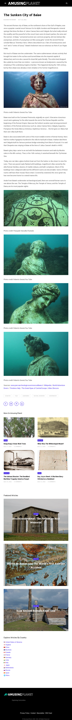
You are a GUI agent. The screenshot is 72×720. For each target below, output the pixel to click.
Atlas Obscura (53, 388)
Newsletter (40, 713)
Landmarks (25, 396)
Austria (36, 514)
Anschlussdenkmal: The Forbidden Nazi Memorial (36, 520)
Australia (8, 650)
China (5, 440)
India (7, 660)
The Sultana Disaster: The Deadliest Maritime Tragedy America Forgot (17, 477)
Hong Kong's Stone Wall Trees (15, 444)
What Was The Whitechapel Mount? (51, 444)
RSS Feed (48, 713)
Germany (8, 657)
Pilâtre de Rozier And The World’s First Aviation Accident (36, 565)
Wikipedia (47, 385)
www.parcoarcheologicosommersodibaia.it (27, 385)
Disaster (7, 396)
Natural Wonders (39, 396)
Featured (36, 606)
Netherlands (10, 668)
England (40, 440)
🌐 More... (7, 675)
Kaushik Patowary (10, 19)
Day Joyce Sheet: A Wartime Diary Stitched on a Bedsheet (50, 477)
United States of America (14, 642)
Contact (33, 713)
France (8, 655)
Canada (8, 652)
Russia (8, 670)
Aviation (36, 559)
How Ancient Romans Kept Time (36, 610)
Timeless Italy (15, 388)
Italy (16, 396)
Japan (8, 665)
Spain (7, 673)
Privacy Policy (24, 713)
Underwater (53, 396)
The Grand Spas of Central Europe (34, 388)
